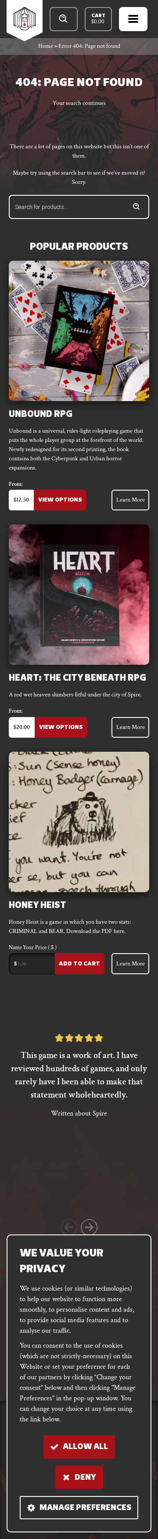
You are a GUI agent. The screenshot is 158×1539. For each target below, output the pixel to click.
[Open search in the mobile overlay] (64, 19)
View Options (60, 500)
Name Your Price (33, 947)
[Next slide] (89, 1227)
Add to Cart (79, 964)
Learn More (130, 500)
